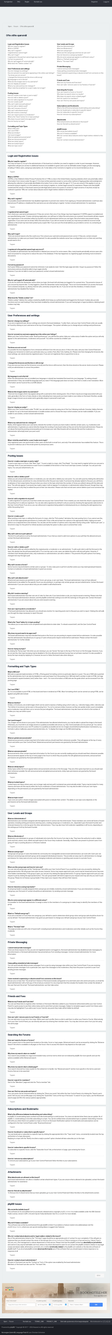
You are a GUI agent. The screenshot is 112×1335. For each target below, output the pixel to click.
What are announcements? (17, 139)
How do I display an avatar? (17, 84)
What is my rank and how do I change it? (21, 86)
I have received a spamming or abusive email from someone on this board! (80, 74)
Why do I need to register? (16, 46)
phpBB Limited (65, 1212)
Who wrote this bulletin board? (67, 131)
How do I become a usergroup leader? (70, 55)
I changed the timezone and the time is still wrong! (25, 77)
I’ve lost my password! (15, 59)
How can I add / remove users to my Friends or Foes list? (76, 85)
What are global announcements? (19, 137)
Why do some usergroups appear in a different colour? (75, 57)
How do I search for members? (67, 98)
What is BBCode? (13, 128)
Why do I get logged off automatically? (21, 61)
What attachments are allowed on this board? (72, 122)
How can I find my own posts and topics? (71, 101)
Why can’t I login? (13, 55)
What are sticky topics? (16, 141)
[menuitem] (18, 1)
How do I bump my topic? (16, 121)
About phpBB (60, 1214)
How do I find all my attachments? (68, 124)
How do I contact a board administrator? (70, 140)
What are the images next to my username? (23, 82)
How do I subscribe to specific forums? (70, 112)
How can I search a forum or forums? (69, 92)
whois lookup (57, 1240)
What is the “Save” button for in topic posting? (23, 117)
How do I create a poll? (15, 102)
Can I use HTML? (13, 131)
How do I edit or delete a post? (18, 97)
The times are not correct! (17, 75)
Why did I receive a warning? (17, 112)
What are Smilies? (14, 133)
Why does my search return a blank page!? (71, 96)
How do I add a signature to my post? (20, 100)
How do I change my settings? (18, 71)
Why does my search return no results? (70, 94)
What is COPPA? (13, 48)
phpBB (32, 383)
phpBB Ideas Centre (14, 1227)
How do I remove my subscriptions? (69, 114)
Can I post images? (14, 135)
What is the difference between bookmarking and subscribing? (78, 108)
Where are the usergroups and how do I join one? (73, 53)
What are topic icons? (15, 146)
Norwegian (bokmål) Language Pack (14, 1332)
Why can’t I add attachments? (18, 110)
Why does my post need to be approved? (22, 119)
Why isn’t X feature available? (67, 133)
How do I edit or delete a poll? (18, 106)
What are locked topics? (16, 143)
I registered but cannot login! (17, 53)
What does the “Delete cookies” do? (20, 63)
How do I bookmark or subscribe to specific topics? (74, 110)
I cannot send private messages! (68, 69)
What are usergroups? (64, 51)
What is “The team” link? (65, 61)
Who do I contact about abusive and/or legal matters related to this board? (80, 137)
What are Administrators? (66, 46)
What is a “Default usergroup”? (67, 59)
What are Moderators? (64, 48)
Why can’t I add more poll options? (19, 104)
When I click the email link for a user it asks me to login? (27, 88)
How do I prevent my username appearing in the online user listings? (31, 73)
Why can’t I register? (14, 51)
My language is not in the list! (17, 79)
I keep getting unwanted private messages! (72, 71)
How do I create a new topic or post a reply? (22, 95)
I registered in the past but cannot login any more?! (25, 57)
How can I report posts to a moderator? (21, 115)
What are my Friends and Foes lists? (69, 82)
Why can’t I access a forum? (17, 108)
